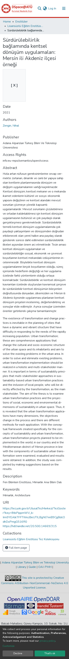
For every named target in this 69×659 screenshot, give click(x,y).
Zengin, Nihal (11, 126)
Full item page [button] (17, 548)
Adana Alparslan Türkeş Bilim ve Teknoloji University (35, 562)
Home (7, 22)
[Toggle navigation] (64, 8)
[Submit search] (39, 8)
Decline (17, 653)
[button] (45, 8)
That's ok (49, 653)
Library (22, 567)
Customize (9, 646)
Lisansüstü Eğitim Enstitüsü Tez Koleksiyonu (25, 26)
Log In (52, 8)
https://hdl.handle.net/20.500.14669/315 (30, 526)
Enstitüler (21, 22)
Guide (32, 567)
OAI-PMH (45, 567)
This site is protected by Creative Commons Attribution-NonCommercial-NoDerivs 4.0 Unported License (34, 583)
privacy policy (47, 641)
